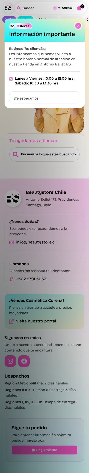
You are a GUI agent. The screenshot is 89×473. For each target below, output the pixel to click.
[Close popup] (78, 26)
